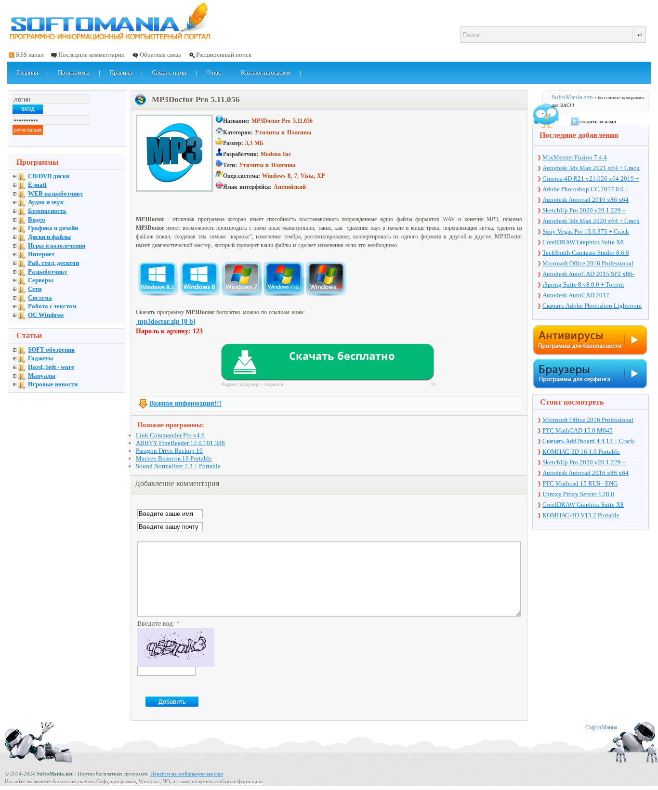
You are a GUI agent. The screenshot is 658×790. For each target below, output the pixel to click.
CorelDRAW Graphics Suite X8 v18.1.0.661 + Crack (583, 242)
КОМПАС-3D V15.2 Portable (580, 515)
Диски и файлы (49, 236)
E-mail (37, 184)
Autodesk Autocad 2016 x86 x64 (585, 199)
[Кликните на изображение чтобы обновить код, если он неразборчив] (175, 664)
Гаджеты (40, 358)
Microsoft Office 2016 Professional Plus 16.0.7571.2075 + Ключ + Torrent (592, 264)
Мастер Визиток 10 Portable (174, 458)
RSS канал (29, 54)
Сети (34, 288)
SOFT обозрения (51, 349)
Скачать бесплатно (342, 355)
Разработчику (47, 271)
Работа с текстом (52, 306)
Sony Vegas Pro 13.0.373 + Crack (585, 231)
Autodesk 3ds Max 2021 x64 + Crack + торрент (591, 168)
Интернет (41, 254)
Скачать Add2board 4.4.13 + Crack (588, 441)
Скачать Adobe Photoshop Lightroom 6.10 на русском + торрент (592, 306)
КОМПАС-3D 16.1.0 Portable (581, 451)
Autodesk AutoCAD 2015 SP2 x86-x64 (588, 274)
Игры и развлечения (56, 245)
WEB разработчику (55, 193)
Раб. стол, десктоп (53, 262)
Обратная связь (160, 54)
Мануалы (41, 375)
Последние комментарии (91, 54)
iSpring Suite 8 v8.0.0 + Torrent (583, 284)
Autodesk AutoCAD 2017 (575, 295)
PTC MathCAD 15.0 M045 (577, 430)
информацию (247, 781)
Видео (36, 219)
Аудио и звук (46, 202)
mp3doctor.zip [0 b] (166, 321)
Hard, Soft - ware (51, 366)
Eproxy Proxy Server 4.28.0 (578, 494)
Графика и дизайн (53, 228)
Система (40, 297)
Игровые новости (53, 384)
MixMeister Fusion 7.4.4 (574, 157)
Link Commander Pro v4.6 (170, 435)
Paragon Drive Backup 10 (169, 450)
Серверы (40, 280)
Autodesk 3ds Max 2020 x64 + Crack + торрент (591, 221)
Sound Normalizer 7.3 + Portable (178, 466)
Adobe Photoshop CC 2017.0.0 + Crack (585, 189)
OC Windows (46, 314)
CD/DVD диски (48, 176)
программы (122, 781)
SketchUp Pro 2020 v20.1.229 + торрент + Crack (584, 211)
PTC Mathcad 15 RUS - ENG (580, 483)
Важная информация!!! (185, 403)
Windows (149, 781)
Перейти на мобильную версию (186, 774)
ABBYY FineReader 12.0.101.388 (180, 443)
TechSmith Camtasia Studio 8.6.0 (585, 252)
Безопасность (47, 210)
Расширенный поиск (223, 54)
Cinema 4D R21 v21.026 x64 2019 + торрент (590, 179)
